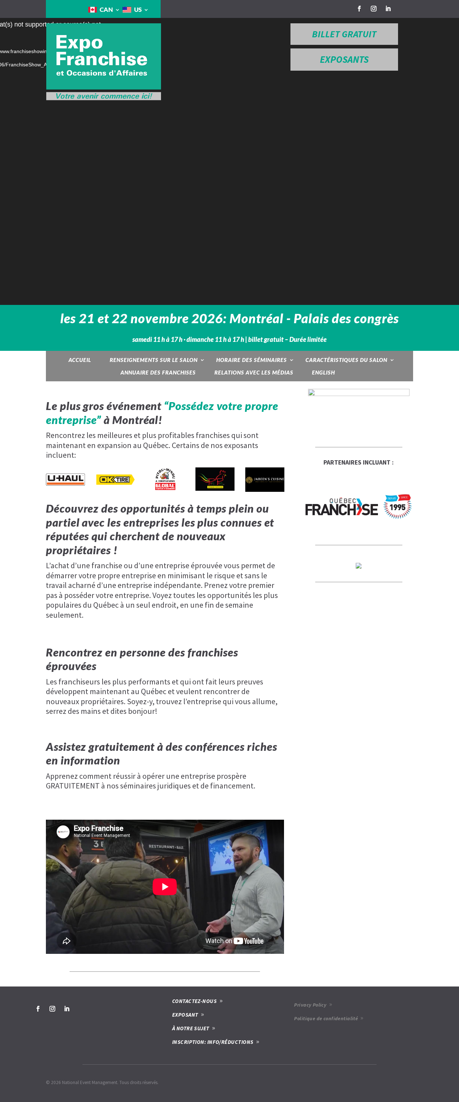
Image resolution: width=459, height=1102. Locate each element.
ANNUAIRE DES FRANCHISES (158, 372)
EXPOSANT (185, 1014)
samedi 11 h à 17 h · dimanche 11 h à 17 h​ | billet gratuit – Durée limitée (229, 339)
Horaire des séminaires (251, 360)
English (323, 372)
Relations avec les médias (253, 372)
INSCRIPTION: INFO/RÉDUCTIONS (213, 1042)
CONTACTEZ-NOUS (194, 1001)
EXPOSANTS (344, 59)
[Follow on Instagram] (373, 8)
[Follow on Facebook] (359, 8)
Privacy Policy (310, 1005)
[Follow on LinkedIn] (388, 8)
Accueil (79, 360)
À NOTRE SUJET (190, 1028)
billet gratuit (344, 34)
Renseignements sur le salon (154, 360)
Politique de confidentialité (326, 1018)
